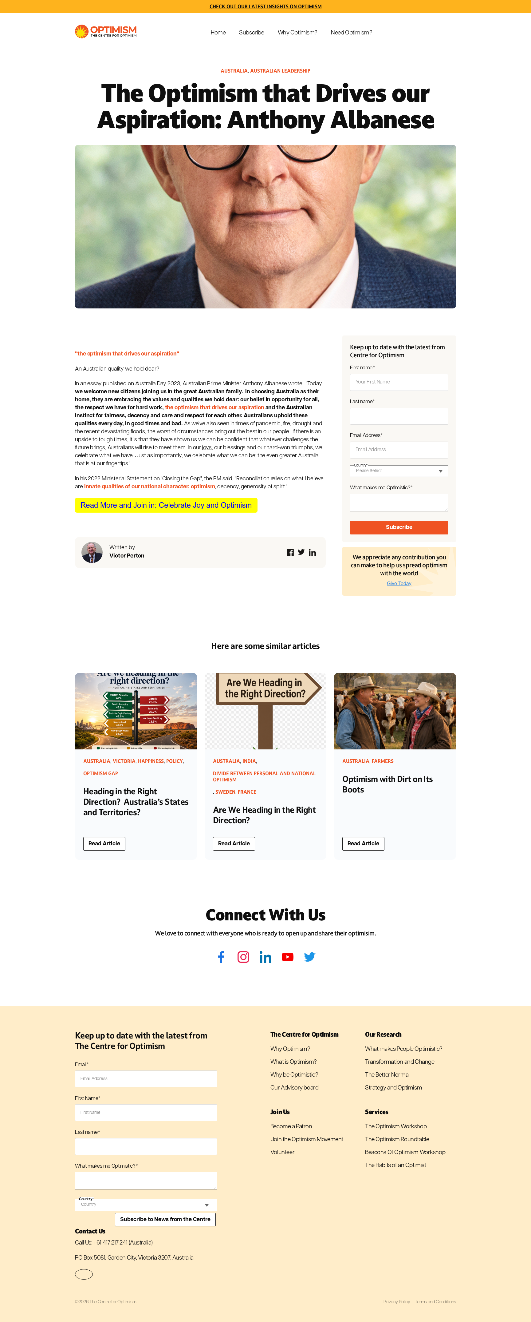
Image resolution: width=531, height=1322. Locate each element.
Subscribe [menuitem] (251, 33)
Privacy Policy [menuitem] (397, 1302)
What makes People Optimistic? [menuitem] (403, 1049)
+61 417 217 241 (110, 1243)
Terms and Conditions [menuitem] (435, 1302)
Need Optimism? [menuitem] (351, 33)
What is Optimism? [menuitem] (293, 1062)
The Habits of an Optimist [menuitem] (395, 1166)
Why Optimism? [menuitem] (298, 33)
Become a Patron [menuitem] (291, 1127)
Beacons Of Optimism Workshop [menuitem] (405, 1153)
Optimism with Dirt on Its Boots (387, 784)
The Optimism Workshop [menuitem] (396, 1127)
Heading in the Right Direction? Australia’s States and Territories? (136, 802)
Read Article (104, 844)
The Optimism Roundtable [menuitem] (397, 1140)
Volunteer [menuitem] (282, 1153)
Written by (127, 552)
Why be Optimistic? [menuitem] (294, 1075)
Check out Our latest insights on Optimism (266, 6)
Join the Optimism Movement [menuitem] (306, 1140)
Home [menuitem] (218, 33)
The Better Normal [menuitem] (387, 1075)
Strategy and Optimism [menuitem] (393, 1088)
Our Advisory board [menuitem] (294, 1088)
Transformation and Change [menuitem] (400, 1062)
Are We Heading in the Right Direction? (264, 815)
